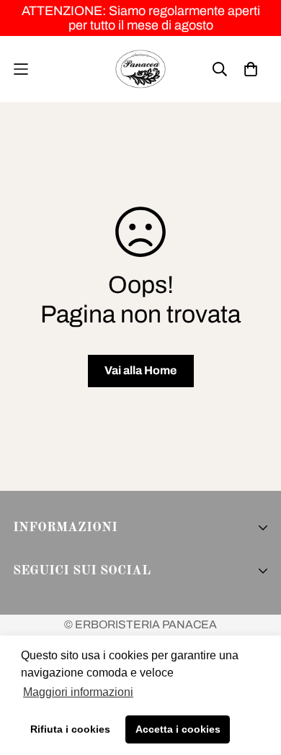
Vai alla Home (140, 370)
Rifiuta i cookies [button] (70, 729)
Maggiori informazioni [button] (78, 692)
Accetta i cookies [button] (177, 729)
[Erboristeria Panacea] (140, 69)
